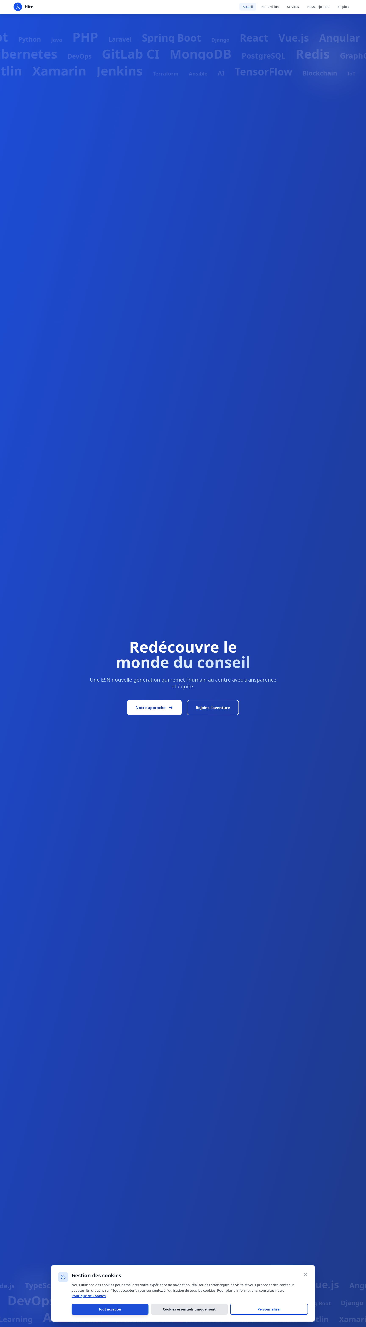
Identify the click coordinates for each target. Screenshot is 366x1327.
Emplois (343, 7)
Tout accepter (109, 1309)
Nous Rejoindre (318, 7)
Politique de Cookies (89, 1296)
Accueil (248, 7)
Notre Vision (270, 7)
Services (293, 7)
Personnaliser (269, 1309)
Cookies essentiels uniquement (189, 1309)
